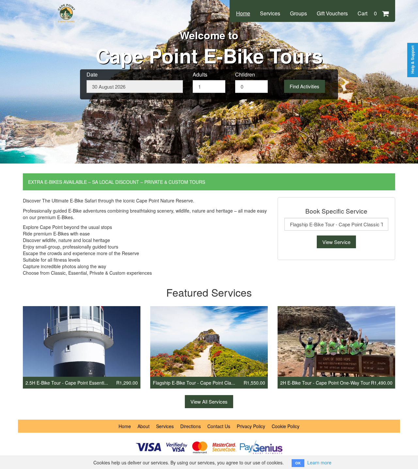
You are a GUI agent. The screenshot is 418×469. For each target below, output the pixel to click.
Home (243, 13)
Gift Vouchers (332, 13)
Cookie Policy (285, 426)
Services (270, 13)
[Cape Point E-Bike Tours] (67, 7)
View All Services (209, 401)
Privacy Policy (251, 426)
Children (245, 74)
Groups (298, 13)
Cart (367, 13)
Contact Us (218, 426)
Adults (200, 74)
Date (92, 74)
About (143, 426)
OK (298, 462)
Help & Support (412, 59)
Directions (190, 426)
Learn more (319, 462)
